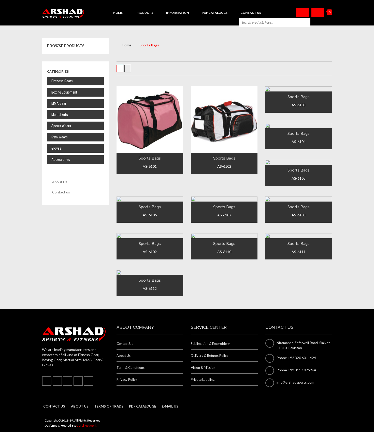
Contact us (61, 192)
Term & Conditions (131, 367)
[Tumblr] (67, 381)
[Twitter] (57, 381)
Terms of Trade (108, 406)
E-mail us (170, 406)
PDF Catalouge (214, 13)
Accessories (60, 160)
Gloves (56, 148)
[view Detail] (149, 148)
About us (80, 406)
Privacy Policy (127, 379)
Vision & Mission (203, 367)
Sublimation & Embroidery (210, 344)
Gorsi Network (86, 425)
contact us (54, 406)
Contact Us (250, 13)
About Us (59, 182)
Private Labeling (202, 379)
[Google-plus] (78, 381)
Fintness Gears (62, 81)
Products (144, 13)
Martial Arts (59, 115)
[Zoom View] (161, 148)
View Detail (149, 130)
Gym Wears (59, 137)
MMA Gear (58, 103)
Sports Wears (61, 126)
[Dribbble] (88, 381)
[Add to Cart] (137, 148)
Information (177, 13)
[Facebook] (46, 381)
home (118, 13)
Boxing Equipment (64, 92)
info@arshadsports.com (295, 382)
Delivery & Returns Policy (209, 356)
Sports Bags (150, 158)
